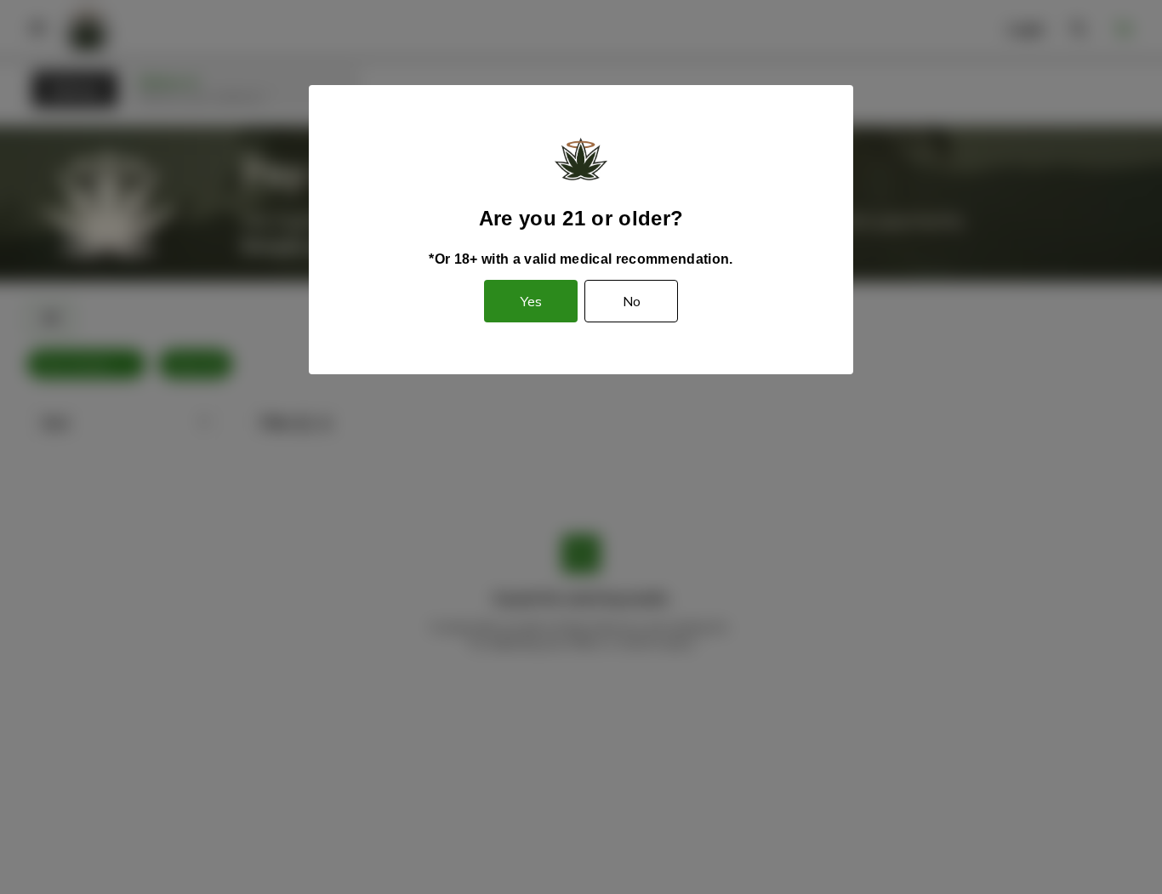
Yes (531, 301)
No (632, 301)
